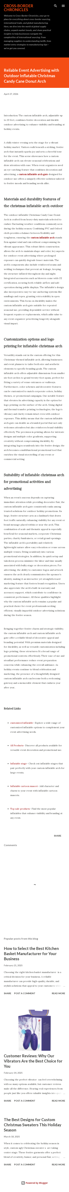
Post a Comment (24, 993)
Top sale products (20, 808)
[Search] (55, 6)
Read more (58, 993)
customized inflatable (21, 722)
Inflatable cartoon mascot (24, 786)
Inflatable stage (18, 763)
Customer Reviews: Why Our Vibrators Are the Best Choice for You (33, 1060)
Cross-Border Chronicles (18, 7)
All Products (16, 745)
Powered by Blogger (36, 1182)
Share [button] (57, 835)
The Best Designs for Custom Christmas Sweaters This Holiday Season (32, 1124)
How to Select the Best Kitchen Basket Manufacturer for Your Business (31, 953)
